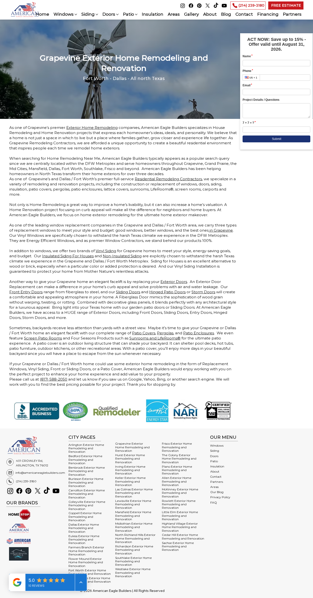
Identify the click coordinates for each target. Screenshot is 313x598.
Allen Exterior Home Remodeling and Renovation (176, 481)
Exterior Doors (173, 281)
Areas (214, 487)
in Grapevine (221, 230)
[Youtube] (224, 6)
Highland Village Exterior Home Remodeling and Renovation (180, 527)
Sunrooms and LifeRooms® (154, 338)
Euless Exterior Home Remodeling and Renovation (84, 539)
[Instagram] (183, 6)
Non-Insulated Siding (122, 256)
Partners (216, 482)
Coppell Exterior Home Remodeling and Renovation (85, 516)
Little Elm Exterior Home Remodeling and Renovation (180, 515)
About (214, 471)
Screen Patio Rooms (43, 338)
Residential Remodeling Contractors (168, 179)
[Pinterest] (199, 6)
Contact (216, 476)
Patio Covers (143, 333)
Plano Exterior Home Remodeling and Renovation (177, 470)
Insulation (217, 466)
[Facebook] (191, 6)
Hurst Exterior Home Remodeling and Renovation (130, 458)
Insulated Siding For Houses (68, 256)
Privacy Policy (220, 497)
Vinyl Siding (106, 250)
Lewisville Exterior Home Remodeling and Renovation (133, 504)
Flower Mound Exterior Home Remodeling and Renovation (85, 562)
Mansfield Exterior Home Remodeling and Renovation (133, 515)
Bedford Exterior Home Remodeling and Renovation (85, 459)
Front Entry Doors (26, 292)
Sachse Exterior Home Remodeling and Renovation (178, 546)
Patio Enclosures (198, 333)
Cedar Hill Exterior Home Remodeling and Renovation (183, 536)
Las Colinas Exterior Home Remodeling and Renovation (134, 492)
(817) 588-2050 (53, 379)
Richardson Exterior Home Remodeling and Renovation (134, 549)
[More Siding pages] (97, 14)
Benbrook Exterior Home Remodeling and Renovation (86, 471)
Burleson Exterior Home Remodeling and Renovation (85, 482)
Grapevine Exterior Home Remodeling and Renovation (132, 447)
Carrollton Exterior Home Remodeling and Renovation (86, 493)
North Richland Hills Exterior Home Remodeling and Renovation (135, 538)
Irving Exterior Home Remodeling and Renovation (130, 470)
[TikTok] (216, 6)
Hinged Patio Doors (167, 292)
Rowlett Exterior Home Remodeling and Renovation (179, 504)
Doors (214, 456)
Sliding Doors (128, 292)
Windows (217, 445)
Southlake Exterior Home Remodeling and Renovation (133, 561)
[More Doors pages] (117, 14)
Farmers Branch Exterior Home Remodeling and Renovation (86, 550)
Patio (214, 461)
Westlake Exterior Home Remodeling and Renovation (133, 572)
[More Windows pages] (76, 14)
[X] (208, 6)
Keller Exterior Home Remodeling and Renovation (130, 481)
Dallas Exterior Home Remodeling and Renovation (83, 528)
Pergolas (165, 333)
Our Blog (217, 492)
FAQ (213, 502)
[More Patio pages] (136, 14)
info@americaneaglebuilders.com (40, 472)
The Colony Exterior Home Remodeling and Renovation (179, 458)
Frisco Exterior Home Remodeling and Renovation (177, 447)
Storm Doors (203, 292)
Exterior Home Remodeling (92, 127)
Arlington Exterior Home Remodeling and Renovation (86, 448)
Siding (214, 450)
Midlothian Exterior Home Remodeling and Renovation (134, 527)
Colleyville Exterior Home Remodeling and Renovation (86, 505)
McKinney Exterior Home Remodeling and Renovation (180, 492)
